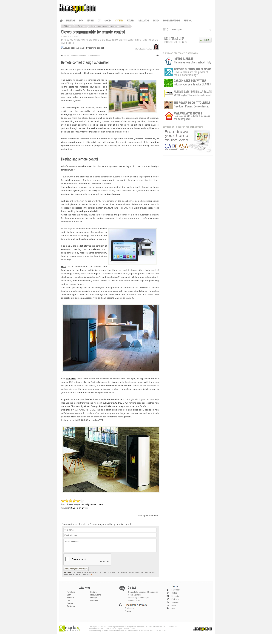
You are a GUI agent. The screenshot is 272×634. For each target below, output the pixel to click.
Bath (69, 595)
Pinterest (175, 599)
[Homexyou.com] (78, 13)
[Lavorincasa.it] (188, 76)
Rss (173, 609)
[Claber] (188, 87)
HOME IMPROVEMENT (171, 20)
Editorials (67, 26)
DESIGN (156, 20)
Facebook (175, 590)
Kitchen (70, 598)
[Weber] (188, 98)
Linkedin (175, 596)
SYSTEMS (119, 20)
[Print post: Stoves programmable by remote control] (157, 55)
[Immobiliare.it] (188, 65)
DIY (99, 20)
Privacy (128, 611)
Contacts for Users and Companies (143, 592)
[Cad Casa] (188, 152)
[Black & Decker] (188, 109)
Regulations (95, 595)
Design (93, 598)
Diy (68, 600)
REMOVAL (188, 20)
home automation (78, 56)
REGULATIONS (144, 20)
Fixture (93, 592)
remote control (94, 56)
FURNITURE (70, 20)
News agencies (134, 595)
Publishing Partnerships (138, 598)
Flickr (173, 605)
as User (174, 38)
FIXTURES (130, 20)
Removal (94, 600)
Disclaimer (129, 608)
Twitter (174, 593)
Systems (81, 26)
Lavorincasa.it (134, 600)
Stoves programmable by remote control (108, 26)
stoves (66, 56)
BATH (81, 20)
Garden (70, 603)
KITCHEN (90, 20)
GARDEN (108, 20)
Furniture (71, 592)
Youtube (174, 602)
